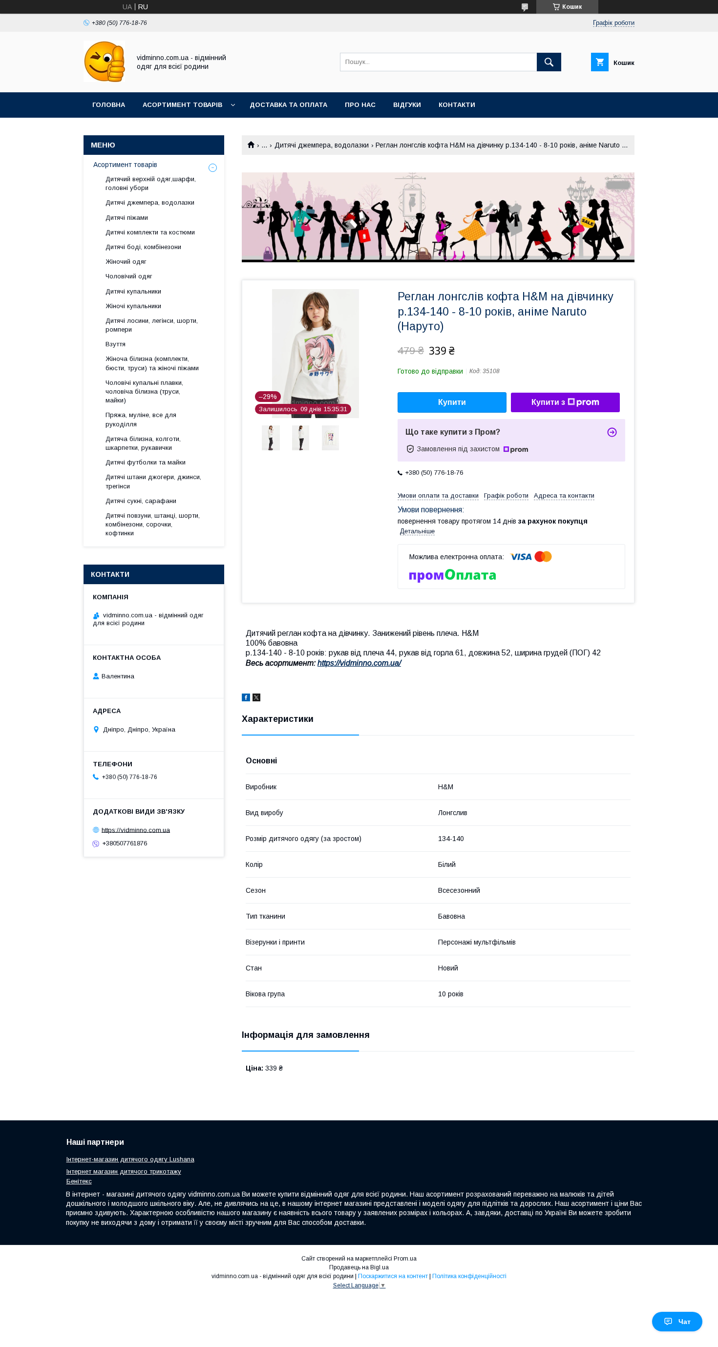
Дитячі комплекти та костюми (150, 232)
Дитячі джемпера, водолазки (322, 145)
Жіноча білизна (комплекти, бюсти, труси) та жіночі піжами (152, 363)
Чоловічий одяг (129, 276)
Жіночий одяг (126, 261)
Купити (452, 402)
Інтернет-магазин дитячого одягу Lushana (130, 1159)
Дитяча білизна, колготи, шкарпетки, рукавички (143, 443)
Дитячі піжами (127, 217)
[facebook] (246, 699)
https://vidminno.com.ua (136, 829)
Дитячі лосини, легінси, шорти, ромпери (152, 325)
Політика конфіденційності (469, 1276)
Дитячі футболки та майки (146, 462)
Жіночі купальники (133, 306)
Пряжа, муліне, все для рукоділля (141, 419)
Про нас (360, 104)
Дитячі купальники (133, 291)
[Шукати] (549, 62)
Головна (108, 104)
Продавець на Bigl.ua (359, 1267)
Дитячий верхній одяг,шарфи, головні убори (151, 183)
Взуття (116, 344)
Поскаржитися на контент (393, 1276)
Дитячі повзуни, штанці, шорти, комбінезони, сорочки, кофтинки (153, 524)
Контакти (457, 104)
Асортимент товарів (182, 104)
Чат (684, 1322)
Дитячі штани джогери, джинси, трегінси (153, 481)
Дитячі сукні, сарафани (141, 501)
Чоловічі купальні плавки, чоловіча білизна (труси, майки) (144, 391)
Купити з (548, 402)
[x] (256, 699)
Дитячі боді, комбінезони (143, 247)
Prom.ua (405, 1258)
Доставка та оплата (288, 104)
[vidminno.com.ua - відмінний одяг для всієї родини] (104, 80)
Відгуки (407, 104)
